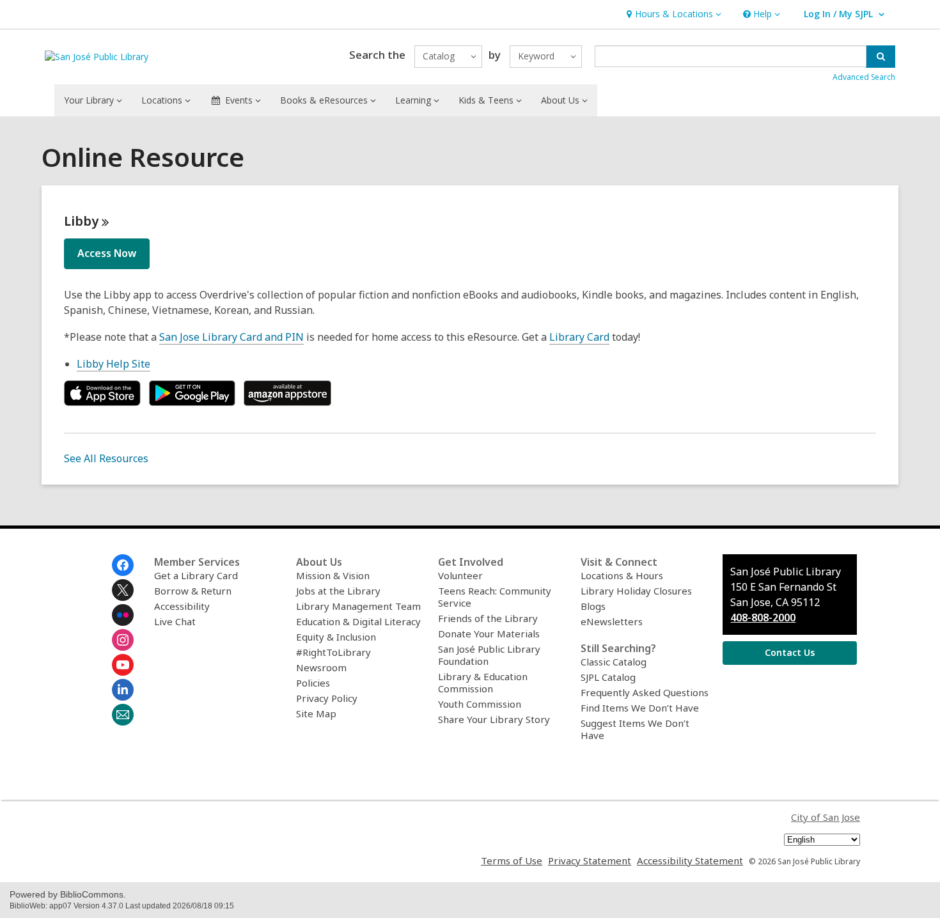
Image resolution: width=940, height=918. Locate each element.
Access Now (106, 253)
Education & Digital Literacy (358, 621)
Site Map (316, 713)
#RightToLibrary (333, 652)
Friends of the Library (488, 618)
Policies (313, 682)
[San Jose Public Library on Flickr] (123, 615)
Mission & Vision (333, 575)
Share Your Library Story (494, 719)
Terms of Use (511, 860)
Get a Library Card (196, 575)
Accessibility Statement (690, 860)
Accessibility (182, 606)
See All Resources (106, 458)
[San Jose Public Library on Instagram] (123, 640)
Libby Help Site (113, 364)
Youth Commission (479, 703)
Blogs (593, 606)
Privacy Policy (326, 698)
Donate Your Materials (489, 633)
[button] (672, 14)
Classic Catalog (613, 661)
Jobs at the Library (338, 590)
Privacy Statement (589, 860)
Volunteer (460, 575)
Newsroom (321, 667)
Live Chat (175, 621)
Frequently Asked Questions (645, 692)
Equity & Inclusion (336, 636)
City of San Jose (825, 817)
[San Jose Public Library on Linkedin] (123, 690)
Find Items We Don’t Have (640, 707)
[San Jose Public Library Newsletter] (123, 715)
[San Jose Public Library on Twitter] (123, 590)
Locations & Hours (622, 575)
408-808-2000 (762, 618)
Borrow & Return (192, 590)
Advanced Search (864, 77)
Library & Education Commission (483, 682)
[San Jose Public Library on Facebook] (123, 565)
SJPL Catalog (608, 677)
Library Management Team (358, 606)
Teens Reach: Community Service (494, 596)
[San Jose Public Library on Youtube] (123, 665)
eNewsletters (612, 621)
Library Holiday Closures (636, 590)
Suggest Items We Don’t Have (635, 729)
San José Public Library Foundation (489, 654)
